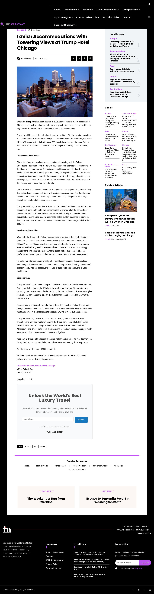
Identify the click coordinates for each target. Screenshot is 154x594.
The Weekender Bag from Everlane (46, 500)
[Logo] (7, 529)
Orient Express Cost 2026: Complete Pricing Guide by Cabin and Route (122, 43)
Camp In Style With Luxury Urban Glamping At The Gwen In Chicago (120, 219)
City (36, 446)
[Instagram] (138, 590)
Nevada (125, 145)
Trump (42, 446)
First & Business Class (112, 165)
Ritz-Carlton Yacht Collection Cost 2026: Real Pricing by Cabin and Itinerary (122, 57)
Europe (113, 38)
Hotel (124, 165)
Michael (27, 58)
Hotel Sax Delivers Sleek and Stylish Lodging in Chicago (120, 234)
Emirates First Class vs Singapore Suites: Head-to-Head (111, 173)
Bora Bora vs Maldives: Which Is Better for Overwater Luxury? (121, 94)
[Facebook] (73, 58)
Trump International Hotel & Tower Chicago (36, 365)
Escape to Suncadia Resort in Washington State (107, 500)
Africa (113, 76)
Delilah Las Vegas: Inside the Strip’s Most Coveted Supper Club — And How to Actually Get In (129, 154)
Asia (112, 66)
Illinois (21, 30)
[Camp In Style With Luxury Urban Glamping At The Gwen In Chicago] (121, 200)
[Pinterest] (84, 58)
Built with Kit (55, 432)
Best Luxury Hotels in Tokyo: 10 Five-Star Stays (122, 70)
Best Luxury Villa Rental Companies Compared (129, 171)
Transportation (117, 51)
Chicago (28, 446)
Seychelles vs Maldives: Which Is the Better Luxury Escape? (122, 81)
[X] (79, 58)
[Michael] (19, 58)
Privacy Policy (137, 568)
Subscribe (145, 563)
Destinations (116, 89)
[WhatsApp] (90, 58)
